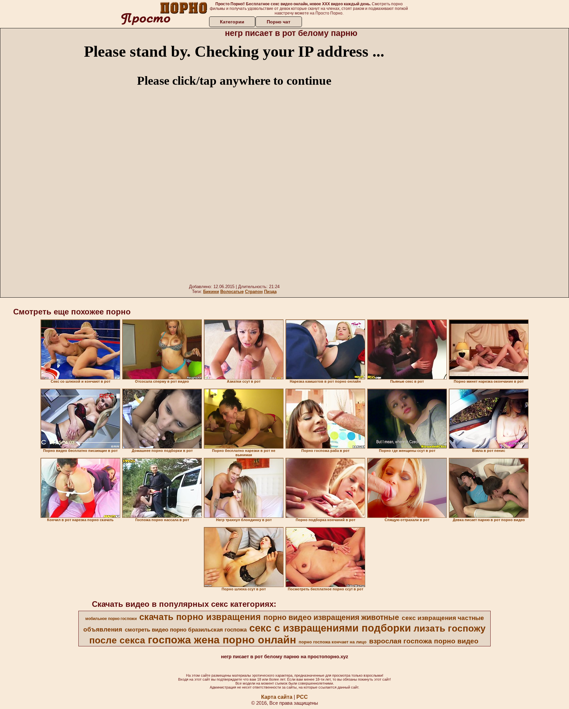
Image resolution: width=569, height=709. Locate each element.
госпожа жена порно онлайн (222, 640)
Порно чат (278, 21)
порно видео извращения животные (331, 617)
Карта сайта (276, 697)
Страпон (254, 291)
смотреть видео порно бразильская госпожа (186, 629)
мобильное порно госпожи (111, 618)
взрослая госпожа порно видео (423, 641)
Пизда (270, 291)
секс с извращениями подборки (330, 628)
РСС (302, 697)
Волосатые (232, 291)
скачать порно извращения (200, 617)
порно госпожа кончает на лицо (332, 641)
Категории (232, 21)
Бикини (211, 291)
